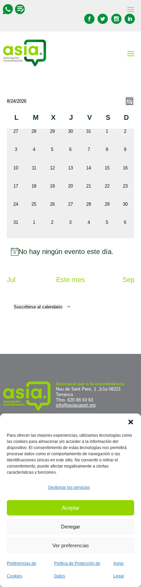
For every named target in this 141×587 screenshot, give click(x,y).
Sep (128, 279)
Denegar (70, 526)
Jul (11, 279)
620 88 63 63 (80, 400)
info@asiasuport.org (75, 405)
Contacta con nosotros (9, 9)
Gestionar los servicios (69, 487)
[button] (130, 422)
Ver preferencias (70, 545)
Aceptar (70, 508)
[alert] (70, 251)
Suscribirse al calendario (38, 306)
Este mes (70, 279)
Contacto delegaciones (20, 9)
